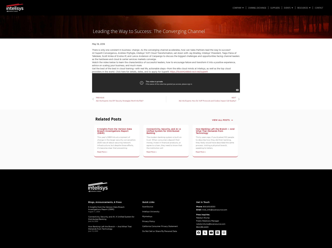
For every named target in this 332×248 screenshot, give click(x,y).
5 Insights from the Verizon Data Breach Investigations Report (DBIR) (114, 131)
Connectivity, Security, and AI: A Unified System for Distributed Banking (164, 131)
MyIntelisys (147, 216)
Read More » (102, 152)
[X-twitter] (205, 232)
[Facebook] (198, 232)
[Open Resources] (310, 7)
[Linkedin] (217, 232)
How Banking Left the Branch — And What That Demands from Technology (215, 131)
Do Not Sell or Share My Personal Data (159, 231)
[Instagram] (224, 232)
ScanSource (147, 206)
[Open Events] (292, 7)
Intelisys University (150, 211)
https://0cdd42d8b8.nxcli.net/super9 (189, 71)
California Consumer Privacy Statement (160, 226)
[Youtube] (211, 232)
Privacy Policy (148, 221)
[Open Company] (243, 7)
